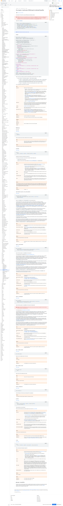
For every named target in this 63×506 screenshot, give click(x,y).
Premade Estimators (42, 451)
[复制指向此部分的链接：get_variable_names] (23, 349)
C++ (8, 4)
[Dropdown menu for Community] (27, 1)
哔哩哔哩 (12, 500)
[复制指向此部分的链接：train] (18, 440)
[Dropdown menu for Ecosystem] (22, 1)
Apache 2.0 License (16, 490)
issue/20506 (35, 408)
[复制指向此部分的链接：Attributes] (19, 119)
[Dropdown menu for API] (17, 1)
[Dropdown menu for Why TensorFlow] (33, 1)
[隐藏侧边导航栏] (9, 504)
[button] (5, 12)
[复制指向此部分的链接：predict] (19, 398)
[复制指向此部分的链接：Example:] (19, 34)
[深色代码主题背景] (45, 22)
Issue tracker (38, 496)
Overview (2, 4)
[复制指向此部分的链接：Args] (18, 86)
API (19, 8)
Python (5, 4)
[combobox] (48, 1)
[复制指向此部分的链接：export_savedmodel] (23, 296)
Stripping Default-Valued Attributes (30, 339)
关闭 (56, 8)
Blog (11, 496)
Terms (11, 504)
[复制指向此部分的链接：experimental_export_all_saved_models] (31, 191)
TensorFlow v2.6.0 (4, 3)
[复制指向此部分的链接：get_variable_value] (23, 365)
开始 (60, 8)
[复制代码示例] (46, 22)
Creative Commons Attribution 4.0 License (34, 489)
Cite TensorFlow (39, 501)
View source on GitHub (20, 12)
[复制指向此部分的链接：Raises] (18, 114)
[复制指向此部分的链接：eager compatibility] (25, 482)
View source (17, 131)
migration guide (37, 18)
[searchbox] (5, 7)
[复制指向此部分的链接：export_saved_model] (24, 244)
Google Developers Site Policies (26, 490)
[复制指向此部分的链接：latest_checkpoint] (23, 386)
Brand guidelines (39, 500)
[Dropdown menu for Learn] (13, 1)
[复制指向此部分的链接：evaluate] (20, 148)
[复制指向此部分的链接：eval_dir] (20, 129)
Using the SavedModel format (30, 254)
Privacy (14, 504)
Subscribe (54, 504)
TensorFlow (17, 8)
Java (10, 4)
